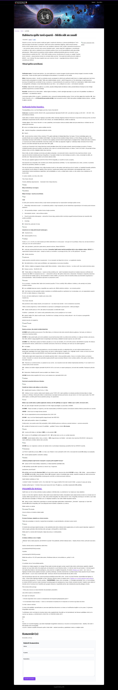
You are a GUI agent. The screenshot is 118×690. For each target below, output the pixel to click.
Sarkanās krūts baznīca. (33, 106)
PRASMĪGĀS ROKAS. (32, 488)
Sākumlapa (17, 31)
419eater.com (75, 570)
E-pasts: (25, 652)
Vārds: (25, 646)
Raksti (93, 2)
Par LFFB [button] (99, 2)
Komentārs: (26, 659)
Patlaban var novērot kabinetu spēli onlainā (81, 578)
